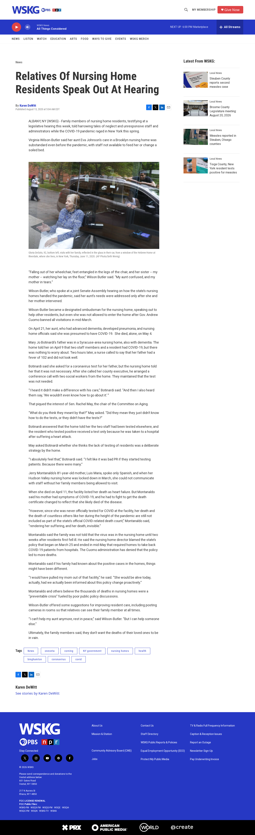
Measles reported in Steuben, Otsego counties (223, 140)
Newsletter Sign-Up (201, 750)
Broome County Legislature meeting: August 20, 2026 (223, 111)
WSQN (34, 811)
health (142, 650)
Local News (216, 73)
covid (78, 659)
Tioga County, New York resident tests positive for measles (223, 168)
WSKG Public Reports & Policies (159, 742)
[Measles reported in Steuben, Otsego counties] (196, 137)
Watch (42, 38)
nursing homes (120, 650)
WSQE (57, 807)
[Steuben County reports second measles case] (196, 80)
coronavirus (59, 659)
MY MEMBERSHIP (204, 9)
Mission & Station (102, 734)
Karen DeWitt (28, 105)
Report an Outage (200, 742)
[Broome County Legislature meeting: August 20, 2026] (196, 108)
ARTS (73, 38)
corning (68, 650)
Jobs (94, 759)
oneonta (50, 650)
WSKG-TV (44, 811)
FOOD (84, 38)
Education (58, 38)
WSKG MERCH (139, 38)
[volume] (27, 27)
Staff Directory (149, 734)
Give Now (232, 10)
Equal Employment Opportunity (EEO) (163, 750)
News (16, 38)
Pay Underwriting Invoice (204, 759)
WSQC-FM (24, 811)
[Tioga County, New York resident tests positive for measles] (196, 165)
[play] (16, 27)
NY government (92, 650)
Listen (28, 38)
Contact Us (147, 725)
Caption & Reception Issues (206, 734)
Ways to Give (102, 38)
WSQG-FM (47, 807)
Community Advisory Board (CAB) (112, 750)
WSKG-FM (24, 807)
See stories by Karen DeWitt (37, 693)
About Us (97, 725)
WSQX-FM (36, 807)
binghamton (35, 659)
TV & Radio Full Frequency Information (212, 725)
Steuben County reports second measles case (220, 83)
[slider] (33, 27)
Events (120, 38)
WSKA (53, 811)
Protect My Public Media (155, 759)
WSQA (65, 807)
